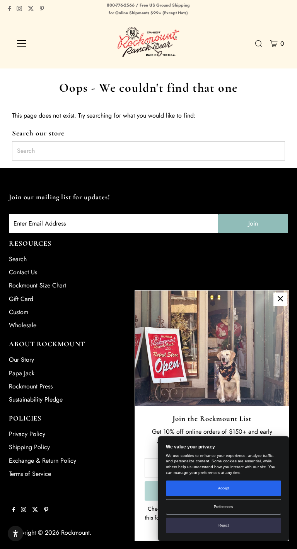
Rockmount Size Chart (37, 285)
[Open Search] (258, 43)
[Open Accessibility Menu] (15, 533)
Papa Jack (21, 373)
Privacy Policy (27, 433)
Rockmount (75, 532)
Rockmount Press (31, 386)
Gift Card (21, 298)
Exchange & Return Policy (42, 460)
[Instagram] (19, 9)
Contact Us (23, 272)
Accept (223, 488)
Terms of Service (30, 473)
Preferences (223, 507)
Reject (223, 525)
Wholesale (22, 325)
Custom (18, 312)
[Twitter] (31, 9)
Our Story (21, 359)
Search (18, 259)
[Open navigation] (44, 43)
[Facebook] (9, 9)
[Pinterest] (42, 9)
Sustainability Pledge (36, 399)
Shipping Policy (29, 447)
